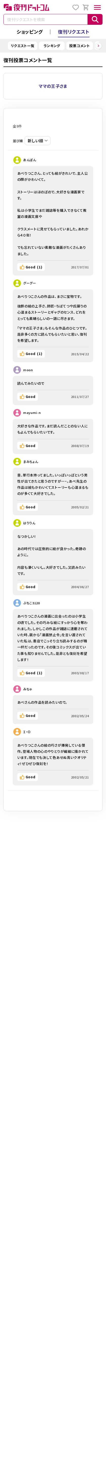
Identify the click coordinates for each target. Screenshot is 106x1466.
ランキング (52, 45)
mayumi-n (32, 412)
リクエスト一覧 (23, 45)
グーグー (29, 283)
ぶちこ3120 (31, 603)
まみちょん (30, 461)
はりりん (29, 523)
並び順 (18, 140)
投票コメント (79, 45)
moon (28, 370)
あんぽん (29, 160)
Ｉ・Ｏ (27, 731)
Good (34, 266)
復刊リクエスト (73, 31)
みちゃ (27, 689)
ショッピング (30, 31)
